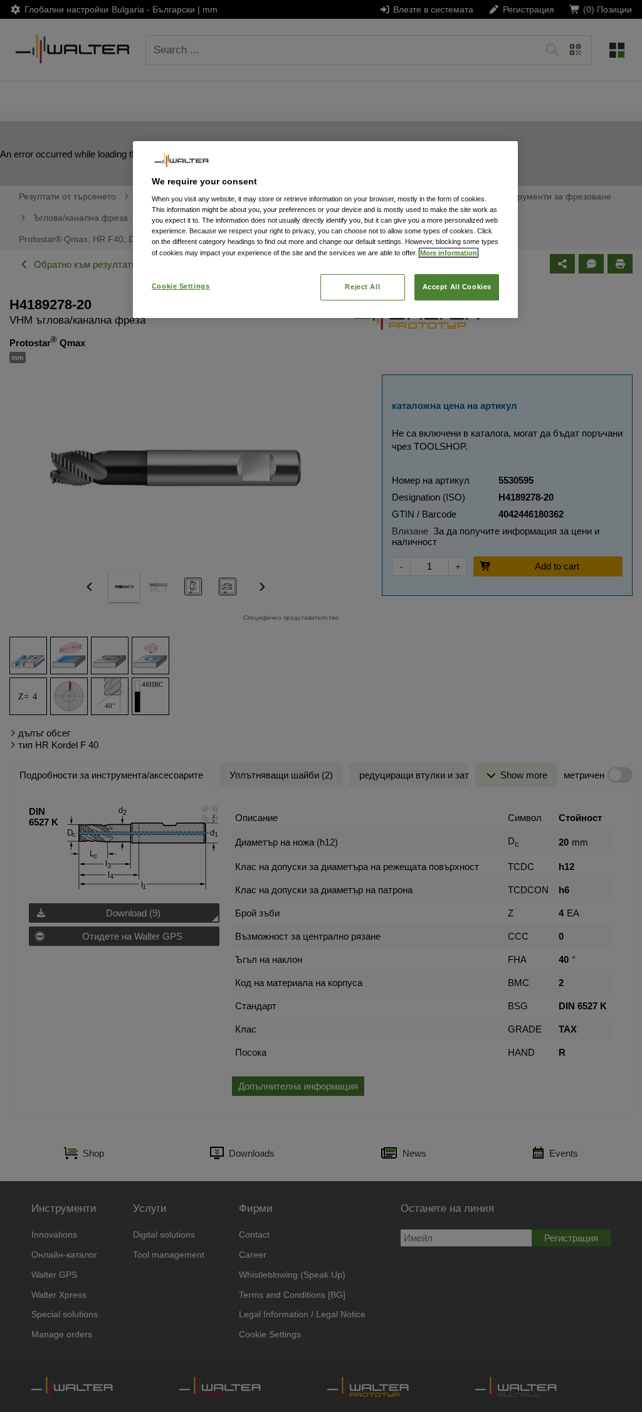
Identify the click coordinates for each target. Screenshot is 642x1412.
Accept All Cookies (457, 286)
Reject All (362, 286)
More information (448, 253)
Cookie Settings (181, 286)
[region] (325, 229)
